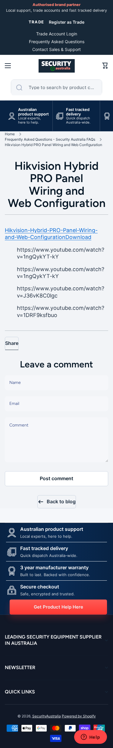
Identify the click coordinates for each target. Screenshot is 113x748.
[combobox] (56, 87)
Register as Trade (66, 22)
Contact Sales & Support (56, 49)
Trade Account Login (56, 33)
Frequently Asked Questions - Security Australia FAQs (50, 139)
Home (10, 134)
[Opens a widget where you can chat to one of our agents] (90, 737)
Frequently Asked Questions (56, 41)
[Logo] (57, 65)
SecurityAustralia (46, 716)
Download (78, 237)
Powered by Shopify (79, 716)
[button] (105, 66)
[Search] (19, 87)
